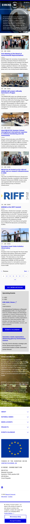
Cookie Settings (8, 513)
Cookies (10, 496)
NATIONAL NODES (7, 417)
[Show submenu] (26, 411)
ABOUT (3, 412)
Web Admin (4, 496)
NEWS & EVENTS (6, 422)
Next (25, 271)
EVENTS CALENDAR (8, 432)
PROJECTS (5, 427)
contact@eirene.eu (9, 463)
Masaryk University (10, 494)
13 (15, 279)
